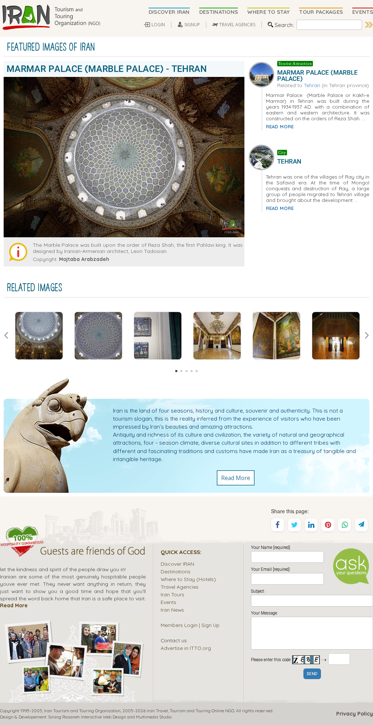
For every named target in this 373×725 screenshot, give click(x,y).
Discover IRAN (177, 564)
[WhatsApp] (344, 524)
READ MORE (280, 126)
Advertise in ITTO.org (186, 648)
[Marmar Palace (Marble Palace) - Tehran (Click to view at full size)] (39, 335)
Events (168, 602)
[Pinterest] (327, 524)
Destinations (176, 571)
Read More (235, 478)
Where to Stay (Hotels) (188, 579)
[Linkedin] (311, 524)
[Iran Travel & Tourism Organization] (51, 17)
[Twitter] (294, 524)
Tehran (312, 85)
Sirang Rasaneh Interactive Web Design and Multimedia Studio (110, 717)
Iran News (172, 610)
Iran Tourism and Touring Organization (82, 710)
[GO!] (369, 25)
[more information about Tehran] (263, 156)
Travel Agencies (180, 587)
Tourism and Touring (190, 710)
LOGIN (158, 25)
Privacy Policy (354, 713)
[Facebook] (277, 524)
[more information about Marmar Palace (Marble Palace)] (263, 74)
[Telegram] (361, 524)
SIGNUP (192, 25)
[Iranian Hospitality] (73, 552)
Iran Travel (157, 710)
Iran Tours (172, 594)
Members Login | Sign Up (190, 625)
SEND (312, 674)
